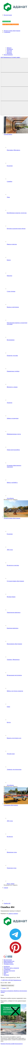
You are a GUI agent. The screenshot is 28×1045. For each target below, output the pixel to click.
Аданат (4, 988)
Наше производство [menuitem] (9, 961)
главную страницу (13, 913)
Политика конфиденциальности (14, 1043)
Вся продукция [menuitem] (8, 959)
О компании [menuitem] (7, 969)
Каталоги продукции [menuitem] (9, 970)
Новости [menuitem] (6, 972)
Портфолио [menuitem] (7, 966)
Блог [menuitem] (5, 973)
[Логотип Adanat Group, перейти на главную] (14, 921)
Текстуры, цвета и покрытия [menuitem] (11, 968)
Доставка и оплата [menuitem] (9, 964)
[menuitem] (12, 30)
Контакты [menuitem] (6, 975)
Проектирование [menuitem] (8, 962)
